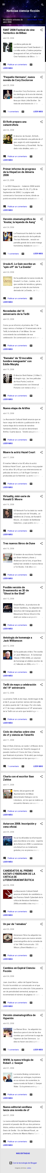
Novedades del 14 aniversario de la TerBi (16, 312)
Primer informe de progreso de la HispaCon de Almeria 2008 (19, 172)
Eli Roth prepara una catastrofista (14, 123)
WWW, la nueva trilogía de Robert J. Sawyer (18, 1061)
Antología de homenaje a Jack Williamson (17, 639)
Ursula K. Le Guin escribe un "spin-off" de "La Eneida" (19, 265)
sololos (29, 1168)
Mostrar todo (35, 20)
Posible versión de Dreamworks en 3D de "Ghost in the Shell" (16, 590)
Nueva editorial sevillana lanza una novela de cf (17, 1108)
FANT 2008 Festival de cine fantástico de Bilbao (18, 31)
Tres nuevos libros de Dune (19, 543)
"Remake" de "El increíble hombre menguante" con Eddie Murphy (17, 361)
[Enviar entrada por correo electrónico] (31, 65)
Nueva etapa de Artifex (16, 408)
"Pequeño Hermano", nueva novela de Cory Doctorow (19, 79)
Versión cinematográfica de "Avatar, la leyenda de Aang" (19, 221)
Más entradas (23, 1153)
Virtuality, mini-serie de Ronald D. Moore (16, 498)
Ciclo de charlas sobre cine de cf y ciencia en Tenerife (19, 733)
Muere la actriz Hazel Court (19, 452)
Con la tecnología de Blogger (24, 1163)
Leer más (8, 68)
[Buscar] (42, 5)
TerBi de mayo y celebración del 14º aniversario (19, 686)
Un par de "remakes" (15, 924)
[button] (41, 30)
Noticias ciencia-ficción (23, 11)
